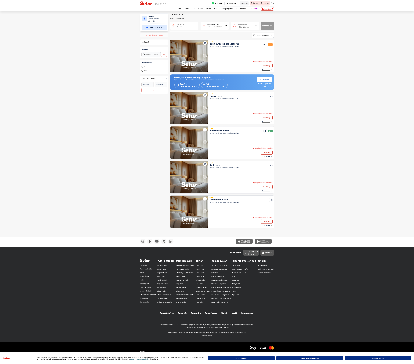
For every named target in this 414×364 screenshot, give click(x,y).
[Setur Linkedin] (171, 244)
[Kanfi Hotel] (189, 177)
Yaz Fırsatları (241, 8)
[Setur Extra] (267, 9)
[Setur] (146, 3)
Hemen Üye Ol (267, 86)
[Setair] (224, 313)
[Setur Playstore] (264, 243)
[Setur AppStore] (245, 243)
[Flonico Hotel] (189, 108)
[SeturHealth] (247, 313)
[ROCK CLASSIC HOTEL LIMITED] (189, 56)
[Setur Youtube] (157, 244)
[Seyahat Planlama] (272, 3)
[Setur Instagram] (143, 244)
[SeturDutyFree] (167, 313)
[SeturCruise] (211, 313)
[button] (263, 35)
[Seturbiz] (182, 313)
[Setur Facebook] (150, 244)
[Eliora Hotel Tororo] (189, 212)
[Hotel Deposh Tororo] (189, 142)
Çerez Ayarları (144, 302)
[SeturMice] (196, 313)
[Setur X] (164, 244)
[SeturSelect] (234, 313)
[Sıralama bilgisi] (254, 35)
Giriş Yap (266, 79)
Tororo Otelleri (180, 18)
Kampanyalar (227, 8)
